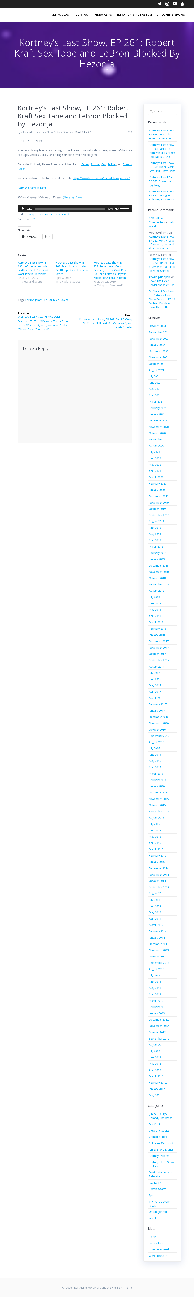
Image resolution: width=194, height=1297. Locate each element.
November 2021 (159, 357)
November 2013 (159, 950)
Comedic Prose (158, 1137)
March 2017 (156, 698)
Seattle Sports (157, 1189)
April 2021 (155, 395)
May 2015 (155, 837)
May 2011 (155, 1095)
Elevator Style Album (134, 14)
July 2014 (154, 900)
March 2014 (156, 925)
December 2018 (159, 565)
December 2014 (159, 868)
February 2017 (158, 704)
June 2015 (155, 830)
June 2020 (155, 458)
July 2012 (154, 1051)
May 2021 (155, 389)
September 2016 (159, 736)
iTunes (85, 164)
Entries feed (156, 1243)
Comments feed (159, 1249)
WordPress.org (158, 1255)
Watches (154, 1218)
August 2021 (156, 370)
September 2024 (159, 332)
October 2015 (157, 805)
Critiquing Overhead (161, 1143)
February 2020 (158, 483)
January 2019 (157, 559)
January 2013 (157, 1013)
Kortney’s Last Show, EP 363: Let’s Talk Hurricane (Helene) (162, 134)
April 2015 (155, 843)
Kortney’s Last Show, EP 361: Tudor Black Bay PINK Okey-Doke (162, 167)
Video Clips (103, 14)
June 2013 (155, 981)
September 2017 (159, 660)
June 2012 (155, 1057)
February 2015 (158, 855)
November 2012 (159, 1026)
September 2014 (159, 887)
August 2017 (156, 666)
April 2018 (155, 616)
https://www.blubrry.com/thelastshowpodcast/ (101, 178)
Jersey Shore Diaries (161, 1149)
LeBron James (34, 300)
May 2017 (155, 685)
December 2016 (159, 717)
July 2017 (154, 673)
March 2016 (156, 773)
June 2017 (155, 679)
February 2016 (158, 780)
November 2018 (159, 572)
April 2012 (155, 1070)
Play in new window (41, 214)
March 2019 (156, 546)
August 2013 (156, 969)
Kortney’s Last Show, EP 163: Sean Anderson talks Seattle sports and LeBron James (72, 268)
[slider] (125, 208)
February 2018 (158, 628)
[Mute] (117, 209)
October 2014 (157, 881)
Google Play (108, 164)
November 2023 (159, 338)
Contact (83, 14)
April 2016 (155, 767)
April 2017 (155, 691)
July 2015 (154, 824)
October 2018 (157, 578)
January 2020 (157, 490)
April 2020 (155, 471)
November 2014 (159, 874)
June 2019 (155, 528)
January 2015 (157, 862)
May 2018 (155, 609)
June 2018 (155, 603)
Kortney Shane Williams (32, 187)
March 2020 (156, 477)
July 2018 (154, 597)
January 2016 (157, 786)
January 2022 (157, 345)
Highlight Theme (122, 1287)
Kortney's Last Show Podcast (46, 132)
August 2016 (156, 742)
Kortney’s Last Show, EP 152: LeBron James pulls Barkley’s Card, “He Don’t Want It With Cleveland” (33, 268)
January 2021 (157, 414)
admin (24, 132)
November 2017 (159, 647)
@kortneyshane (72, 197)
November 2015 (159, 799)
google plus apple (160, 277)
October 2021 (157, 364)
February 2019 (158, 553)
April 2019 (155, 540)
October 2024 (157, 326)
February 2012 (158, 1082)
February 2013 (158, 1007)
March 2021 (156, 401)
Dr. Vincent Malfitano (162, 291)
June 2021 (155, 382)
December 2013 (159, 944)
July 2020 (154, 452)
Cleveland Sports (159, 1130)
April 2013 (155, 994)
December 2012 (159, 1019)
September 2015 (159, 811)
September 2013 (159, 962)
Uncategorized (158, 1212)
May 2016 (155, 761)
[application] (75, 208)
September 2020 (159, 439)
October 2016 (157, 729)
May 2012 (155, 1063)
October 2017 (157, 654)
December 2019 (159, 496)
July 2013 (154, 975)
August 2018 (156, 590)
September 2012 (159, 1038)
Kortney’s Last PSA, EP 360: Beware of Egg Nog (161, 181)
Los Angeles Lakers (56, 300)
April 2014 (155, 918)
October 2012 (157, 1032)
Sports (67, 132)
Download (62, 214)
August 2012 (156, 1045)
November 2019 (159, 502)
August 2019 (156, 521)
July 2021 (154, 376)
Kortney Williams (159, 1156)
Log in (152, 1236)
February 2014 (158, 931)
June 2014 (155, 906)
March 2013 (156, 1000)
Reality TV (155, 1182)
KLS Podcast (61, 14)
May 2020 (155, 464)
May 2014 (155, 912)
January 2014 (157, 937)
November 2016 (159, 723)
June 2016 (155, 754)
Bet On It (154, 1124)
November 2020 (159, 427)
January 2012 (157, 1089)
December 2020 (159, 420)
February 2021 (158, 408)
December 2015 (159, 792)
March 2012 (156, 1076)
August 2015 (156, 818)
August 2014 (156, 893)
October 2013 (157, 956)
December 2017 (159, 641)
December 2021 (159, 351)
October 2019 (157, 509)
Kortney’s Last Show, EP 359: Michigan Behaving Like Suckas (162, 195)
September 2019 (159, 515)
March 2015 (156, 849)
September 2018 (159, 584)
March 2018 (156, 622)
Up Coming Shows (171, 14)
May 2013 (155, 988)
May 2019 (155, 534)
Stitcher (95, 164)
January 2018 (157, 635)
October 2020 (157, 433)
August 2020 (156, 445)
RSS (33, 219)
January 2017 (157, 710)
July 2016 (154, 748)
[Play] (23, 209)
